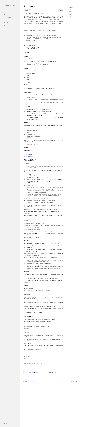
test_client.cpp (29, 152)
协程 (40, 21)
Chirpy (80, 381)
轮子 (28, 356)
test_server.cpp (29, 154)
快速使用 (70, 11)
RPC (26, 358)
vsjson (39, 37)
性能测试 (70, 16)
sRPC (57, 16)
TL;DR (70, 9)
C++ (26, 356)
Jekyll (75, 381)
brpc (27, 343)
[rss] (7, 424)
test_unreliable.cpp (29, 156)
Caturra (26, 10)
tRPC (51, 17)
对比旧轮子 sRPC (71, 14)
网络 (42, 21)
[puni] (4, 424)
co (32, 37)
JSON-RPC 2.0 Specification (37, 35)
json (45, 21)
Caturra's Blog (9, 5)
